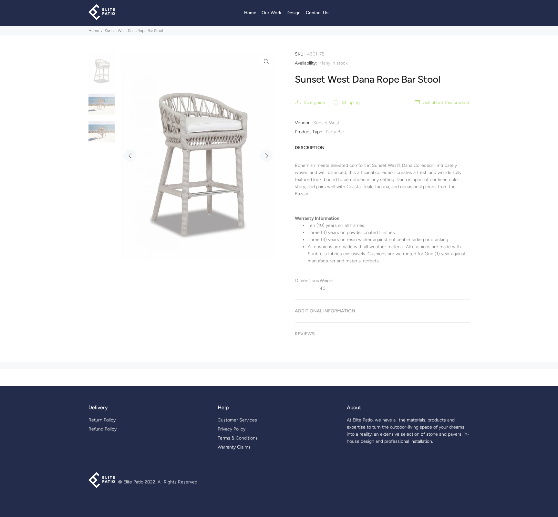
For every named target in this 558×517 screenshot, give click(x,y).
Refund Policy (102, 429)
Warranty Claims (234, 447)
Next (266, 155)
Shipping (351, 102)
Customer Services (237, 420)
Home (93, 30)
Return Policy (102, 420)
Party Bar (335, 132)
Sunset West (326, 123)
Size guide (314, 102)
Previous (130, 155)
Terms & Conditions (238, 438)
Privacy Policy (231, 429)
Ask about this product (446, 102)
